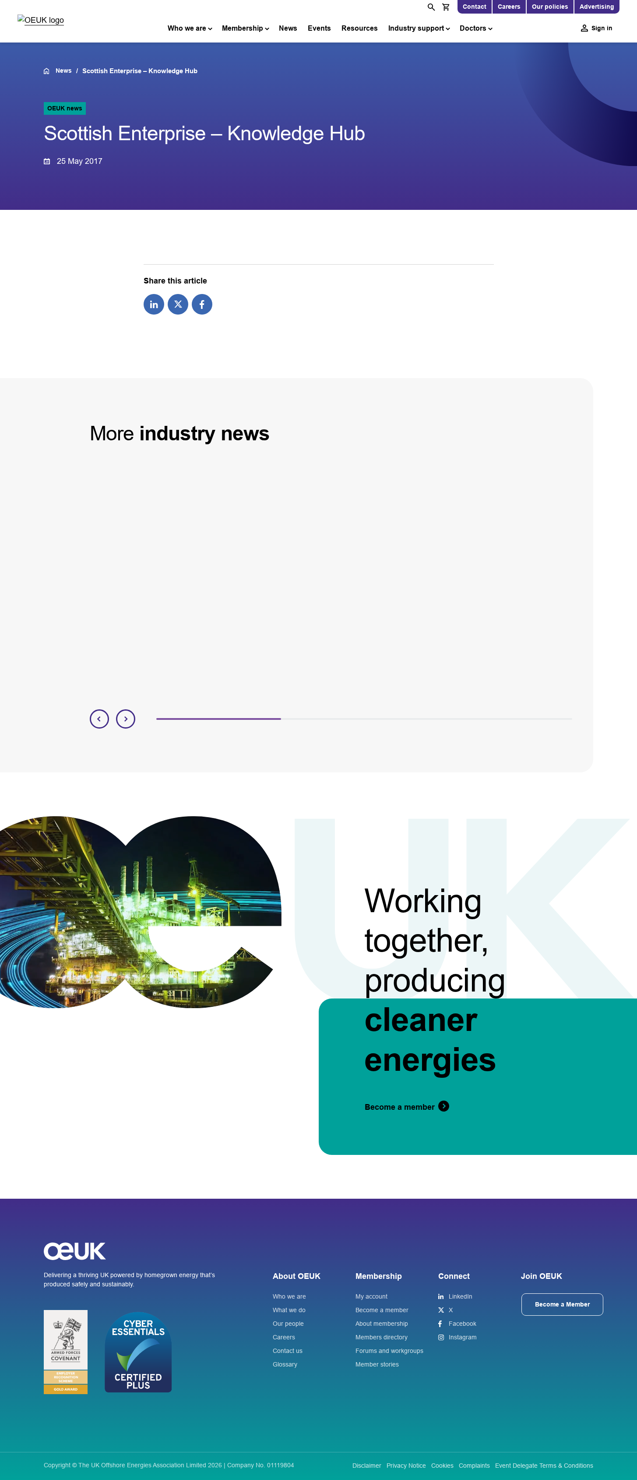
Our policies (550, 6)
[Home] (50, 71)
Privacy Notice (406, 1465)
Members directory (381, 1337)
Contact (474, 6)
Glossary (285, 1364)
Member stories (377, 1364)
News (288, 28)
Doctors (473, 28)
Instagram (463, 1337)
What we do (289, 1310)
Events (319, 28)
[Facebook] (202, 304)
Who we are (187, 28)
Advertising (597, 6)
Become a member (381, 1310)
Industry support (416, 28)
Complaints (474, 1465)
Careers (509, 6)
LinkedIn (460, 1296)
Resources (359, 28)
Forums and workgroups (389, 1350)
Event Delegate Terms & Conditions (544, 1465)
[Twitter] (178, 304)
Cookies (442, 1465)
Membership (242, 28)
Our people (288, 1323)
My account (371, 1296)
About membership (381, 1323)
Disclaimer (366, 1465)
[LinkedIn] (154, 304)
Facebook (462, 1323)
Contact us (288, 1350)
